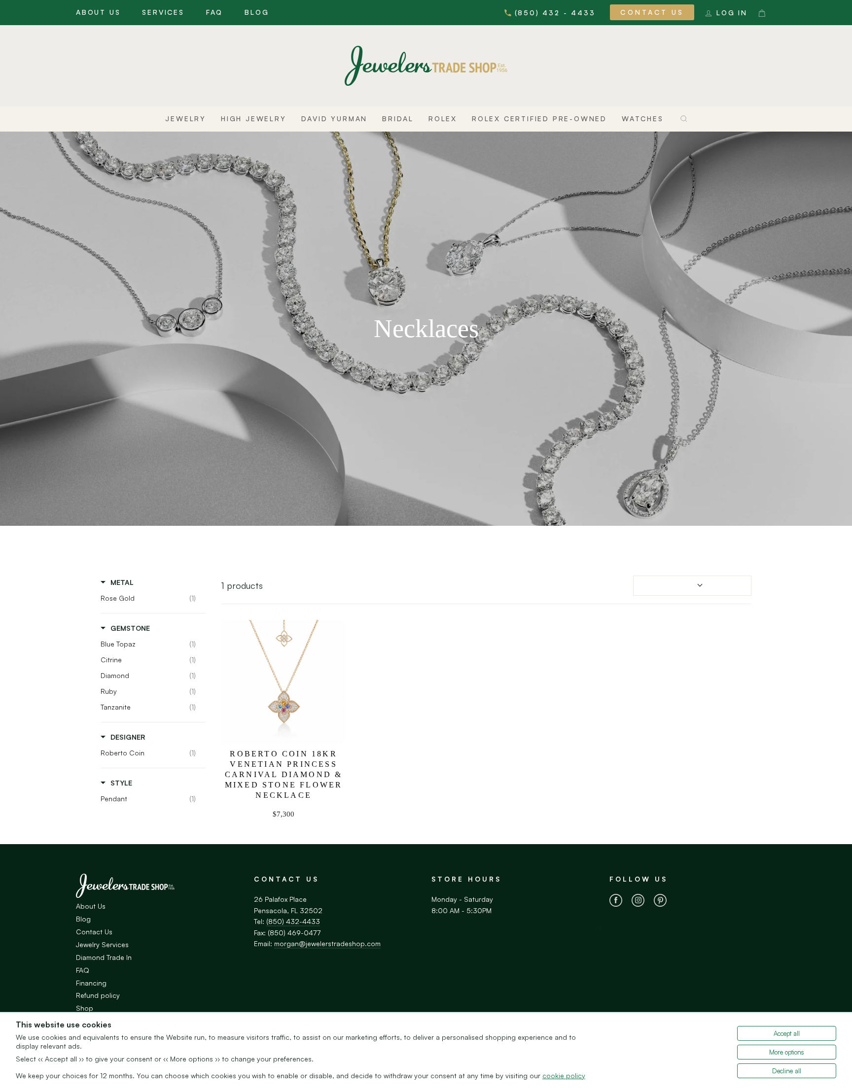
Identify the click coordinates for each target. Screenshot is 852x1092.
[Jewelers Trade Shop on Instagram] (638, 902)
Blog (257, 12)
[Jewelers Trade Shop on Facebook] (615, 902)
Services (163, 12)
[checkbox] (151, 598)
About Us (98, 12)
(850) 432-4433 (293, 921)
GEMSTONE (130, 628)
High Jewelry (253, 118)
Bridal (398, 118)
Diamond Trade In (104, 957)
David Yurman (334, 118)
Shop (84, 1008)
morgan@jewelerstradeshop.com (327, 943)
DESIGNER (127, 737)
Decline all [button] (786, 1071)
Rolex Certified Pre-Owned (539, 118)
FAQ (214, 12)
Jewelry (185, 118)
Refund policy (98, 995)
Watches (643, 118)
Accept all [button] (787, 1033)
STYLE (121, 783)
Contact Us (652, 12)
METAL (122, 582)
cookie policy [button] (563, 1075)
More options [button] (786, 1052)
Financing (91, 983)
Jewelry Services (102, 944)
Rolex (442, 118)
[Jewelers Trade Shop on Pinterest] (660, 902)
